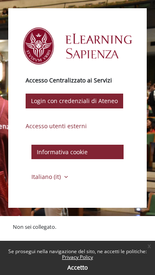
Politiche (23, 235)
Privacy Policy (77, 257)
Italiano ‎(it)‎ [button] (46, 177)
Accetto (77, 267)
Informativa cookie (62, 152)
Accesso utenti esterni (56, 126)
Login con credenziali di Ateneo (74, 101)
